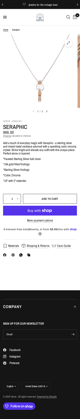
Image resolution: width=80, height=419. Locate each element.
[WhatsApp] (21, 255)
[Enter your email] (73, 334)
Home (5, 30)
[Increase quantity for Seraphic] (18, 198)
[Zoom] (68, 43)
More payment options (40, 220)
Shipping (7, 135)
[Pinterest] (13, 255)
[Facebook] (5, 255)
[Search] (68, 17)
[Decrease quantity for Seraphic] (6, 198)
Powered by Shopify (47, 396)
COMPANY (12, 306)
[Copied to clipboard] (29, 255)
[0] (74, 17)
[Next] (46, 111)
